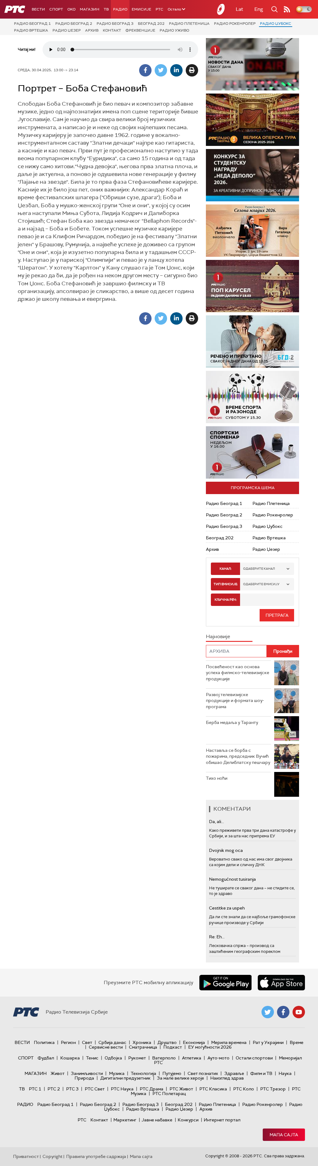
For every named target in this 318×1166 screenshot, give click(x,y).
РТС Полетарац (169, 1093)
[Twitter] (161, 70)
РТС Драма (151, 1089)
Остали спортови (254, 1058)
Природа (84, 1078)
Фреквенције (140, 30)
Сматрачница (143, 1047)
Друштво (167, 1042)
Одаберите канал (259, 569)
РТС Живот (181, 1089)
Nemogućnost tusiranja (232, 879)
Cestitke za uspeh (227, 908)
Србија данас (112, 1042)
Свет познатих (203, 1073)
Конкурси (188, 1120)
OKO (71, 9)
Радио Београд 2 (73, 23)
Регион (68, 1042)
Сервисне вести (106, 1047)
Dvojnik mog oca (226, 850)
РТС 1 (35, 1089)
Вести (38, 9)
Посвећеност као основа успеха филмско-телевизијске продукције (237, 673)
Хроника (142, 1042)
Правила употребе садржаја (96, 1156)
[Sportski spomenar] (252, 452)
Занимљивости (87, 1073)
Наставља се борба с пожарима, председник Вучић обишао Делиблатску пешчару (238, 756)
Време (296, 1042)
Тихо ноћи (216, 778)
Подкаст (172, 1047)
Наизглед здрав (227, 1078)
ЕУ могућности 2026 (210, 1047)
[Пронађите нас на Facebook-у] (283, 1012)
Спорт (56, 9)
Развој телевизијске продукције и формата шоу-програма (235, 700)
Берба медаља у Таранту (232, 722)
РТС (159, 9)
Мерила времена (229, 1042)
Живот (58, 1073)
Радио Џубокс (275, 23)
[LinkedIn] (176, 70)
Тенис (92, 1058)
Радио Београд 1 (32, 23)
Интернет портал (222, 1120)
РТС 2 (54, 1089)
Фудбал (46, 1058)
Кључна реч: (226, 600)
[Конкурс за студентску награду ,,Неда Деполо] (252, 175)
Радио (120, 9)
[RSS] (287, 9)
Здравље (234, 1073)
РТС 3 (72, 1089)
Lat (239, 9)
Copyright (52, 1156)
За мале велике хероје (180, 1078)
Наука (285, 1073)
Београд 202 (151, 23)
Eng (258, 9)
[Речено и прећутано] (252, 341)
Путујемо (171, 1073)
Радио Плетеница (189, 23)
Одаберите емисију (261, 584)
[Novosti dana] (252, 64)
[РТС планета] (221, 9)
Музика (117, 1073)
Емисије (141, 9)
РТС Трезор (273, 1089)
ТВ (106, 9)
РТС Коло (243, 1089)
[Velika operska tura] (252, 120)
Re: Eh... (217, 937)
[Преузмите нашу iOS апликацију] (281, 982)
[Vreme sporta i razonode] (252, 397)
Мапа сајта (284, 1135)
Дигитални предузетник (125, 1078)
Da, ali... (216, 821)
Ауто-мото (218, 1058)
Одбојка (113, 1058)
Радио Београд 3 (115, 23)
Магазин (89, 9)
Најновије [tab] (218, 636)
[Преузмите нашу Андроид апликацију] (225, 982)
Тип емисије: (226, 584)
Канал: (225, 569)
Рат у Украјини (268, 1042)
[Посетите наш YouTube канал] (299, 1012)
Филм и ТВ (261, 1073)
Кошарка (70, 1058)
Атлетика (191, 1058)
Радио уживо (174, 30)
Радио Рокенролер (235, 23)
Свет (87, 1042)
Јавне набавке (157, 1120)
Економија (194, 1042)
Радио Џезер (66, 30)
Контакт (112, 30)
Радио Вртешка (31, 30)
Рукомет (137, 1058)
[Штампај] (192, 70)
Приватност (26, 1156)
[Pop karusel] (252, 286)
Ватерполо (164, 1058)
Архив (91, 30)
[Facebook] (145, 70)
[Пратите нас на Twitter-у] (267, 1012)
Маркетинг (124, 1120)
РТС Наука (122, 1089)
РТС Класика (213, 1089)
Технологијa (143, 1073)
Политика (44, 1042)
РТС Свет (95, 1089)
